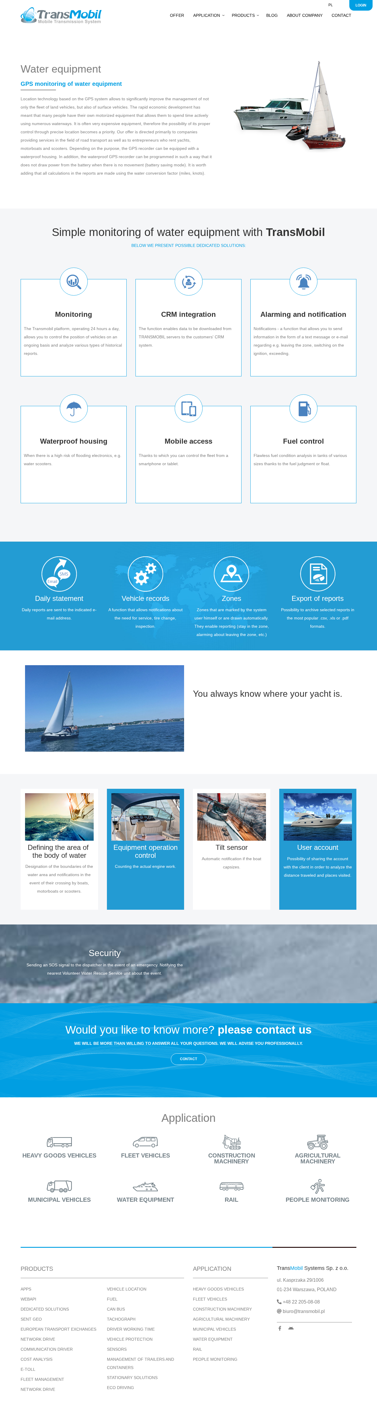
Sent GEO (31, 1319)
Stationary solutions (132, 1377)
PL (330, 5)
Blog (272, 15)
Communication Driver (47, 1349)
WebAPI (28, 1299)
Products (243, 15)
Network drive (38, 1339)
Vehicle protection (130, 1339)
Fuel (112, 1299)
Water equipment (145, 1200)
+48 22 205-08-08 (301, 1301)
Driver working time (131, 1329)
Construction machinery (231, 1158)
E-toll (28, 1369)
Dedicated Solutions (45, 1309)
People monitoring (318, 1200)
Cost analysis (36, 1359)
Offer (177, 15)
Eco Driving (120, 1387)
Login (360, 5)
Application (206, 15)
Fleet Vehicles (210, 1299)
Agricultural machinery (317, 1158)
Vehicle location (126, 1289)
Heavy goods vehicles (59, 1155)
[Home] (63, 15)
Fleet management (42, 1379)
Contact (341, 15)
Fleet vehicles (145, 1155)
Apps (26, 1289)
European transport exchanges (58, 1329)
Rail (231, 1200)
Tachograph (121, 1319)
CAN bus (116, 1309)
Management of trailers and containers (140, 1363)
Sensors (117, 1349)
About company (305, 15)
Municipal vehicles (59, 1200)
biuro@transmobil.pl (303, 1311)
